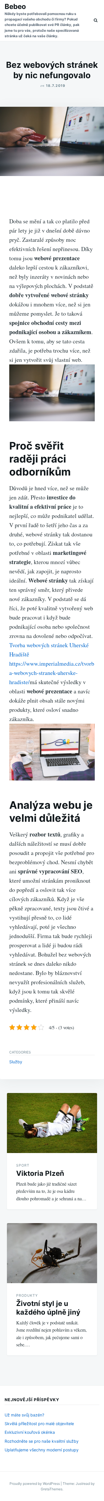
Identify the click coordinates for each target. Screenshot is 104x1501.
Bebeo (15, 6)
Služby (15, 1061)
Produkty (27, 1295)
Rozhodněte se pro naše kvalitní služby (42, 1441)
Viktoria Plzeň (40, 1173)
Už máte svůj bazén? (24, 1414)
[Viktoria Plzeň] (52, 1123)
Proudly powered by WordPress (35, 1483)
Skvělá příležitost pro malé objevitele (39, 1423)
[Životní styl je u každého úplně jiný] (52, 1253)
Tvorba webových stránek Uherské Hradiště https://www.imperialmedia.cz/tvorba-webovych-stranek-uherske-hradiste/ (51, 663)
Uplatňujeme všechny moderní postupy (42, 1449)
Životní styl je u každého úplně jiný (48, 1307)
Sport (22, 1165)
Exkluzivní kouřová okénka (30, 1432)
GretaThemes (51, 1489)
